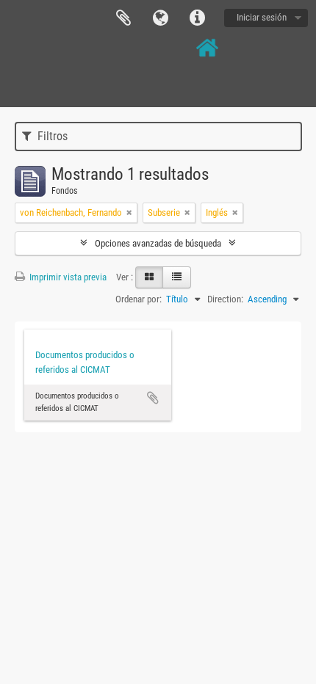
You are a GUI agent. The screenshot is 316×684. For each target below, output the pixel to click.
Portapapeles (123, 18)
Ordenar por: (138, 299)
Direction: (225, 299)
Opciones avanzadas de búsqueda (158, 243)
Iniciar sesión (262, 17)
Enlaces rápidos (197, 18)
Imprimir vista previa (67, 277)
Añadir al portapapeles (153, 397)
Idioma (160, 18)
